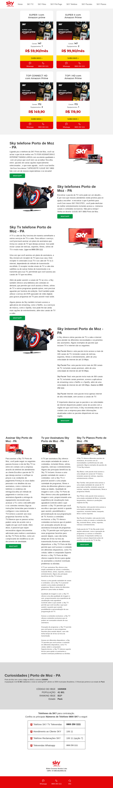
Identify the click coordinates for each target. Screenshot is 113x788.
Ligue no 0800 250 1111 (33, 250)
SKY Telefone (71, 4)
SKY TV (30, 4)
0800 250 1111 (72, 745)
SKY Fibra (42, 4)
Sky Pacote (61, 351)
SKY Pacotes (87, 4)
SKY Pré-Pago (56, 4)
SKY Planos (101, 4)
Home (20, 4)
